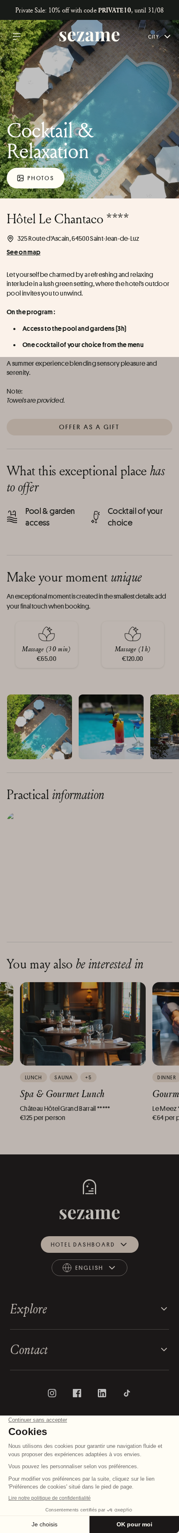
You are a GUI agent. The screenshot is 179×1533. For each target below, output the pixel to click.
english (96, 1270)
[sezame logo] (90, 37)
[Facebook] (77, 1393)
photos (41, 178)
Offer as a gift (89, 427)
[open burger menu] (16, 36)
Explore (28, 1309)
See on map (23, 252)
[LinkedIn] (102, 1393)
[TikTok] (127, 1393)
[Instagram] (52, 1393)
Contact (29, 1349)
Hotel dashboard (83, 1244)
